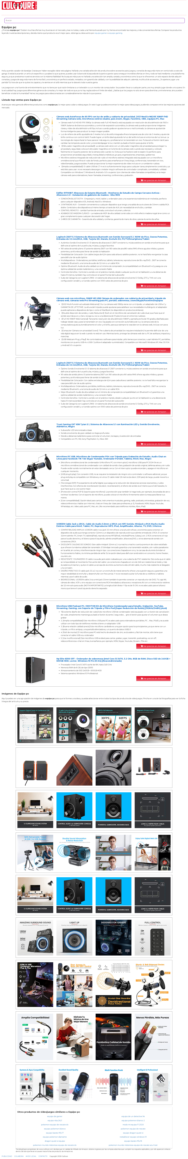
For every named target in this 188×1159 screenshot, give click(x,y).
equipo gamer (101, 33)
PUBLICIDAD (7, 1156)
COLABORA (19, 1156)
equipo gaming (115, 33)
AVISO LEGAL (31, 1156)
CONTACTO (43, 1156)
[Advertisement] (94, 52)
